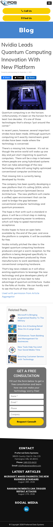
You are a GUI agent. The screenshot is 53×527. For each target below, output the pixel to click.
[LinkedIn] (26, 509)
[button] (49, 3)
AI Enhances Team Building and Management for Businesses (31, 338)
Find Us (27, 18)
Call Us (27, 10)
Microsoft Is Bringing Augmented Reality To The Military (31, 317)
